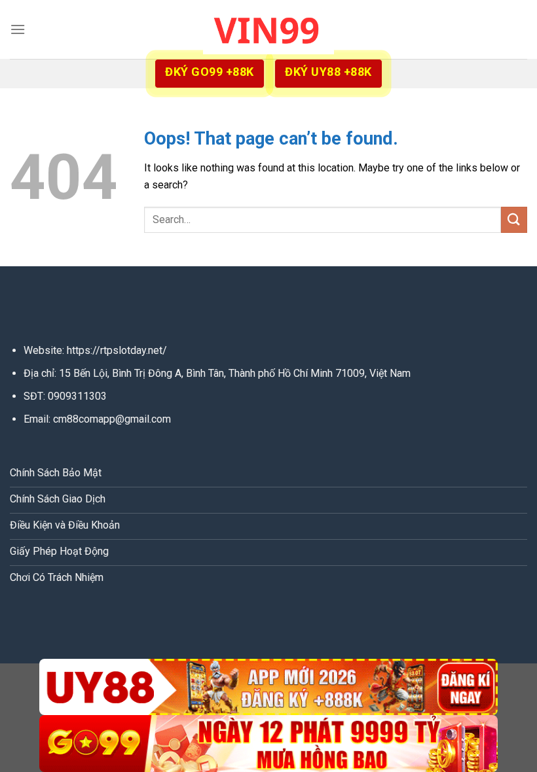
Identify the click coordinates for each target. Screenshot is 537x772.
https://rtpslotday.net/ (117, 350)
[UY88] (268, 687)
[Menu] (18, 29)
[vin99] (268, 29)
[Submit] (514, 219)
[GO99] (268, 743)
